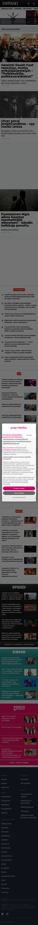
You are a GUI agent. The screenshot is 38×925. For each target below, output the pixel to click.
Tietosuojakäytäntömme (19, 497)
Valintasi (29, 435)
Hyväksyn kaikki (19, 488)
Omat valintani (19, 493)
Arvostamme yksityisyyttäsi (12, 435)
